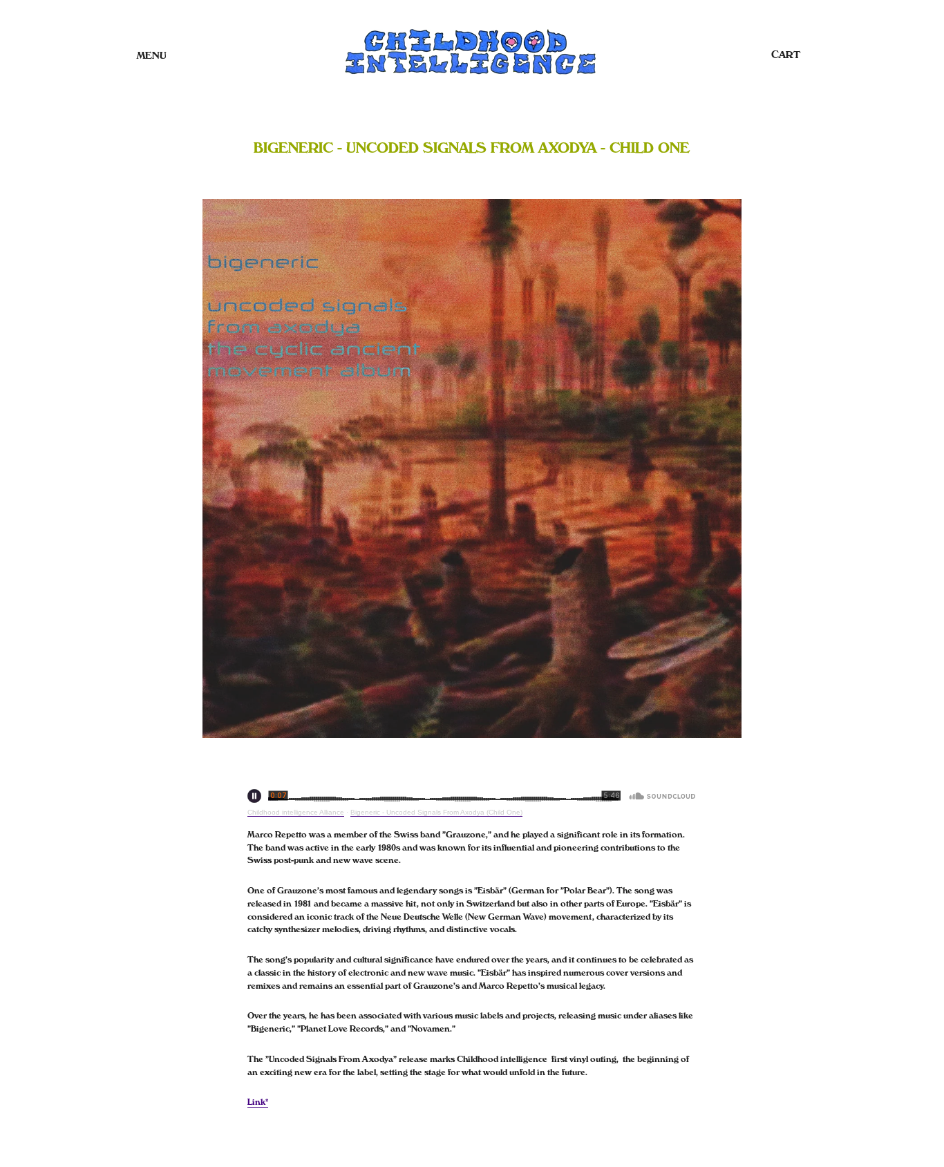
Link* (257, 1102)
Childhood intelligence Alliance (295, 812)
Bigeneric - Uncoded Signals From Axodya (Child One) (436, 812)
